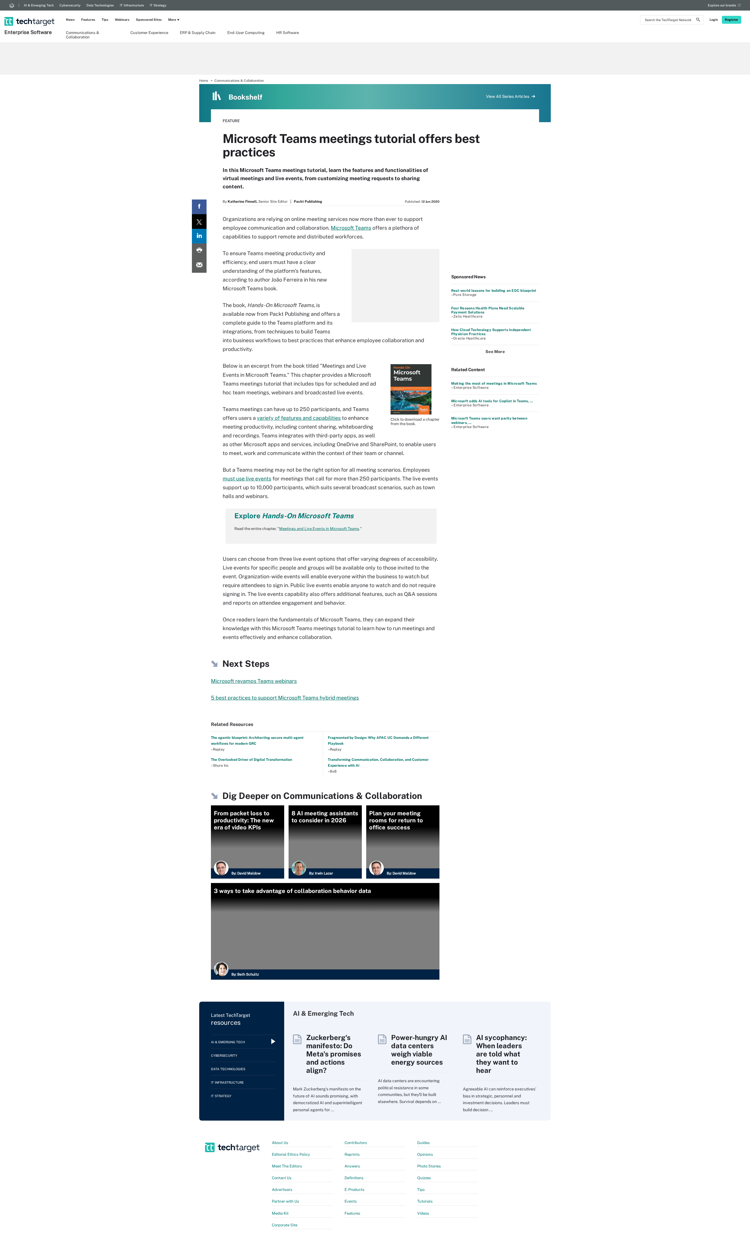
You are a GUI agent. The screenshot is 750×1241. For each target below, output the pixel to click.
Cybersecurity (70, 5)
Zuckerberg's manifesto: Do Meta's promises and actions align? (333, 1053)
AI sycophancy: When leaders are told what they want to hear (501, 1053)
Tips (105, 19)
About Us (280, 1143)
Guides (423, 1143)
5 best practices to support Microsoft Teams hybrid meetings (285, 698)
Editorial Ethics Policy (291, 1154)
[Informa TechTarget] (11, 5)
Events (351, 1201)
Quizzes (424, 1178)
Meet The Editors (287, 1166)
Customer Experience (149, 32)
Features (88, 19)
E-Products (354, 1189)
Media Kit (280, 1213)
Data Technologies (100, 5)
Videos (423, 1213)
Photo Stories (429, 1166)
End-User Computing (246, 32)
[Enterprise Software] (30, 14)
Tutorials (425, 1201)
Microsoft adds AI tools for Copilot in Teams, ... (492, 401)
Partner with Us (285, 1201)
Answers (352, 1166)
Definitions (354, 1178)
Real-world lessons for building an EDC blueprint (493, 291)
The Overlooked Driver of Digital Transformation (251, 760)
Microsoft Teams (351, 228)
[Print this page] (199, 250)
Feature (231, 121)
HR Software (287, 32)
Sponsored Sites (149, 19)
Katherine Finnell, (243, 202)
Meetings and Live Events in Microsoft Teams (319, 528)
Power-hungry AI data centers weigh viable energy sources (419, 1049)
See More (495, 352)
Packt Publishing (308, 202)
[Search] (698, 20)
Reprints (352, 1154)
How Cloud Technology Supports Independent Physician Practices (491, 332)
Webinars (122, 19)
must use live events (247, 478)
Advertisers (282, 1189)
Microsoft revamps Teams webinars (254, 681)
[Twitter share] (199, 221)
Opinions (425, 1154)
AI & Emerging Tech (39, 5)
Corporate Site (284, 1225)
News (70, 19)
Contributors (356, 1143)
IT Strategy (158, 5)
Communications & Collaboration (82, 34)
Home (203, 80)
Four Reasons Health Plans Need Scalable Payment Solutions (487, 310)
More (172, 19)
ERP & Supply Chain (198, 32)
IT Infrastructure (132, 5)
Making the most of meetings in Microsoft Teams (494, 383)
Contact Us (282, 1178)
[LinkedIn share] (199, 236)
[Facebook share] (199, 207)
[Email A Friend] (199, 265)
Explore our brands (722, 5)
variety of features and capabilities (299, 418)
